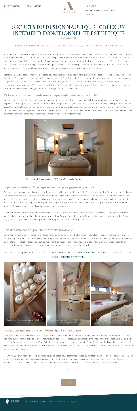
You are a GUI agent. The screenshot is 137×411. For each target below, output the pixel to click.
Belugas (68, 7)
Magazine (91, 6)
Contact (91, 15)
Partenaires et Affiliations (100, 10)
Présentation (11, 6)
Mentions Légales (68, 401)
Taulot (8, 10)
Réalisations (34, 6)
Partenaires (53, 401)
